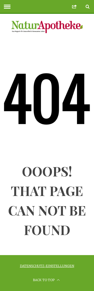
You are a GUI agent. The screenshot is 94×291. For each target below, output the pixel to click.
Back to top (44, 280)
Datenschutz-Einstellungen (47, 266)
